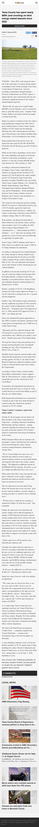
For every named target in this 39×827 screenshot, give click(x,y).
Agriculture (20, 26)
